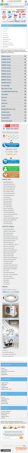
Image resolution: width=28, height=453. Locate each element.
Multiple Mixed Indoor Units (8, 109)
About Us (3, 368)
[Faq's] (2, 4)
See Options (6, 450)
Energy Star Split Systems (9, 184)
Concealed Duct (5, 118)
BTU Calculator (4, 401)
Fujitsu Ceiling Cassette (8, 255)
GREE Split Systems (7, 203)
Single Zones (5, 28)
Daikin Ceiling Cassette (8, 253)
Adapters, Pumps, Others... (6, 389)
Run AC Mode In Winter (8, 191)
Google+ (14, 452)
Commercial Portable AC (8, 272)
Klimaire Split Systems (8, 208)
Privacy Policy (4, 369)
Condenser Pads (4, 387)
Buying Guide (4, 414)
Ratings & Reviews (5, 416)
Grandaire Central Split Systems (10, 265)
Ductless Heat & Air (5, 413)
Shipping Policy (4, 374)
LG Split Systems (7, 197)
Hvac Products (6, 284)
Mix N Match (5, 35)
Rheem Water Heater (8, 235)
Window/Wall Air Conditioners (10, 268)
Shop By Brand (6, 41)
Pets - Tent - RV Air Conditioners (10, 274)
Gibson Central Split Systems (9, 259)
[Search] (25, 4)
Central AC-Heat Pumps (8, 278)
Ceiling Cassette (5, 112)
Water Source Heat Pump (9, 246)
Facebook (10, 452)
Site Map (3, 417)
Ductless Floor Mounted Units (9, 220)
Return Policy (4, 372)
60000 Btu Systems (6, 79)
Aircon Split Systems (7, 206)
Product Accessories (7, 276)
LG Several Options (8, 20)
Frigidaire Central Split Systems (10, 257)
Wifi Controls (5, 46)
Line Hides (3, 385)
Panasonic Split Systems (8, 210)
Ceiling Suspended (6, 115)
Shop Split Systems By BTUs (9, 240)
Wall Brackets (4, 384)
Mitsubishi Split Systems (8, 195)
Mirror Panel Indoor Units (9, 188)
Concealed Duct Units (8, 216)
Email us (3, 397)
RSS (19, 452)
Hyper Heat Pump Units (8, 242)
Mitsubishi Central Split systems (10, 267)
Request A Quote (4, 403)
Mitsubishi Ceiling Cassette (9, 231)
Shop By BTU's (6, 37)
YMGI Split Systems (7, 204)
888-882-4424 (4, 400)
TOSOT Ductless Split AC (8, 229)
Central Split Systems (6, 121)
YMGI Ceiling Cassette (8, 233)
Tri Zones (5, 31)
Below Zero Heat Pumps (8, 189)
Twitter (12, 452)
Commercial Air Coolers (8, 248)
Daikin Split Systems (7, 199)
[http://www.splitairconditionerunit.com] (10, 320)
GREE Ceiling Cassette (8, 261)
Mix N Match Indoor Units (9, 193)
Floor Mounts (4, 94)
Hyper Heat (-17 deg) (6, 88)
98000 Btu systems (6, 82)
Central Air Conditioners (6, 411)
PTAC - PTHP (6, 270)
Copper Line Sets (4, 382)
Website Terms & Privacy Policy (7, 371)
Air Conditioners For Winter (8, 44)
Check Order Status (5, 398)
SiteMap (24, 445)
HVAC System (6, 282)
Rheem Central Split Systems (9, 252)
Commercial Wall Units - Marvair (10, 244)
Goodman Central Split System (10, 250)
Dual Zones (5, 29)
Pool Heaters (6, 280)
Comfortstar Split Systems (9, 212)
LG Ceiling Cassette (7, 263)
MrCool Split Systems (8, 223)
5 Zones (3, 106)
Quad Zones (5, 33)
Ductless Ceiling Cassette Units (10, 214)
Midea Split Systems (7, 221)
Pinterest (16, 452)
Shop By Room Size (7, 39)
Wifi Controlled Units (8, 182)
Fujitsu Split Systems (7, 201)
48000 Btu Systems (6, 77)
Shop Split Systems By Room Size (10, 237)
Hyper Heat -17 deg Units (8, 43)
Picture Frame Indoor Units (9, 186)
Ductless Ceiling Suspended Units (10, 218)
